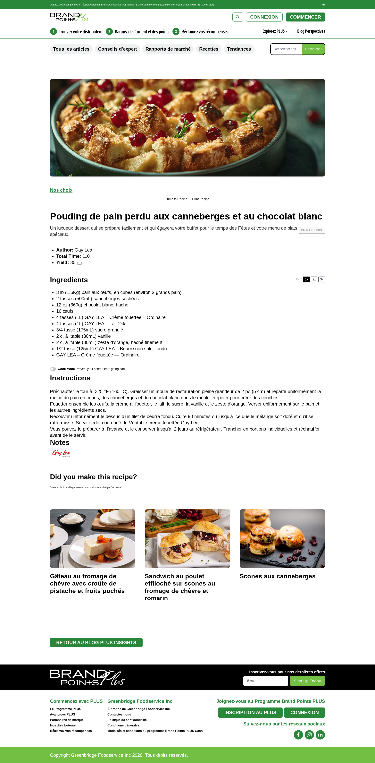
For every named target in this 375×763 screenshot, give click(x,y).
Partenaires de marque (67, 720)
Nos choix (61, 190)
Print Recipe (200, 199)
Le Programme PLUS (65, 709)
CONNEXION (264, 17)
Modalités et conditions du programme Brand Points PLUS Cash (155, 731)
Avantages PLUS (62, 714)
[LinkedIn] (320, 735)
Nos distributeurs (63, 725)
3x (321, 279)
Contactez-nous (119, 714)
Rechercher (313, 49)
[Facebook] (298, 735)
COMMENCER (305, 17)
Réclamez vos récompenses (71, 731)
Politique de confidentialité (127, 720)
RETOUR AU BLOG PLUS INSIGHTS (96, 642)
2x (314, 279)
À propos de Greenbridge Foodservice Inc (138, 709)
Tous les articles (71, 49)
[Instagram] (309, 735)
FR (323, 4)
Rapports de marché (168, 49)
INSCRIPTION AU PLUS (250, 712)
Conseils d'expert (117, 49)
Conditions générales (123, 725)
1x (306, 279)
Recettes (208, 49)
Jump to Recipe (176, 199)
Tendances (239, 49)
